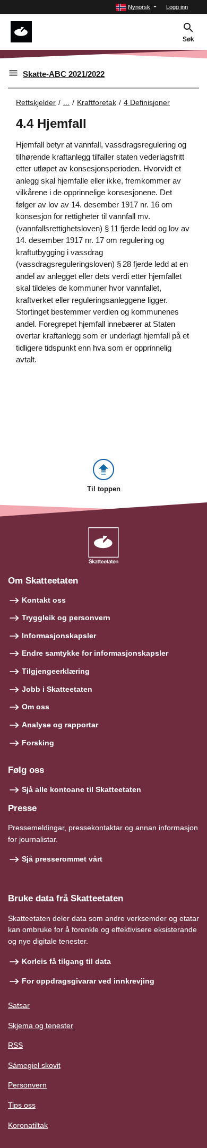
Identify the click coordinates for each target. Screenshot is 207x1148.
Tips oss (22, 1105)
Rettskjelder (36, 102)
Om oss (35, 706)
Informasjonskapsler (59, 635)
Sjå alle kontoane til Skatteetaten (81, 789)
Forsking (38, 742)
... (66, 102)
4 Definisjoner (147, 102)
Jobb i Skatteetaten (57, 689)
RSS (15, 1045)
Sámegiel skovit (34, 1065)
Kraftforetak (96, 102)
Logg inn (177, 7)
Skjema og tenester (40, 1025)
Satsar (19, 1005)
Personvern (27, 1085)
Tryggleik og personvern (66, 617)
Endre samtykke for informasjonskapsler (95, 653)
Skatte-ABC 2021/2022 (64, 74)
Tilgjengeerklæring (56, 671)
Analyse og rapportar (60, 724)
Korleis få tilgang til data (66, 961)
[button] (136, 7)
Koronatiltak (28, 1125)
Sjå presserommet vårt (62, 859)
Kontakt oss (44, 600)
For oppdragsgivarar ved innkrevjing (88, 981)
